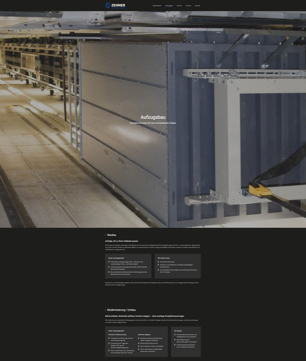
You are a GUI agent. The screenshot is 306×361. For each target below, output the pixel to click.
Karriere (188, 6)
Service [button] (179, 6)
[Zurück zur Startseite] (115, 5)
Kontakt (197, 6)
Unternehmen (157, 6)
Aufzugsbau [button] (169, 6)
